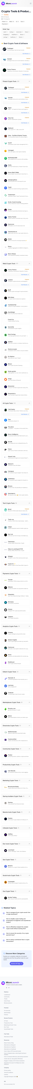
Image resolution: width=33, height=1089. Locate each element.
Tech (22, 21)
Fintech (4, 21)
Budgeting (6, 34)
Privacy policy (7, 1070)
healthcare (13, 37)
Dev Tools (6, 1027)
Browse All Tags (15, 963)
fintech (27, 32)
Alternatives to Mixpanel (9, 1045)
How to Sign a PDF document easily (12, 1051)
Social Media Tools (8, 1029)
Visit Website (26, 53)
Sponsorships (7, 1012)
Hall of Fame (7, 1001)
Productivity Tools (8, 1023)
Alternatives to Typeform (10, 1047)
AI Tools (6, 1020)
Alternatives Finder (8, 1036)
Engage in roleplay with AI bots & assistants (14, 1060)
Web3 (11, 21)
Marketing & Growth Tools (10, 1025)
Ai (17, 21)
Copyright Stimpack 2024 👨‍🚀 (11, 1076)
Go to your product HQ (9, 1084)
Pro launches (7, 1010)
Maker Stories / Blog (9, 1042)
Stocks (21, 37)
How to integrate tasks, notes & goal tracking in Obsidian (15, 1054)
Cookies (6, 1074)
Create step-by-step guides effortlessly (13, 1058)
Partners (6, 1014)
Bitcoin (22, 34)
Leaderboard (7, 994)
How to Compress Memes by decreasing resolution (16, 1056)
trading (12, 32)
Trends (5, 998)
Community (6, 996)
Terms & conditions (8, 1072)
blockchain (19, 32)
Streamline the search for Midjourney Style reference (14, 1063)
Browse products (8, 1003)
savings (5, 37)
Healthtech (15, 34)
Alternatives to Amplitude (10, 1049)
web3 (5, 32)
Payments (5, 24)
